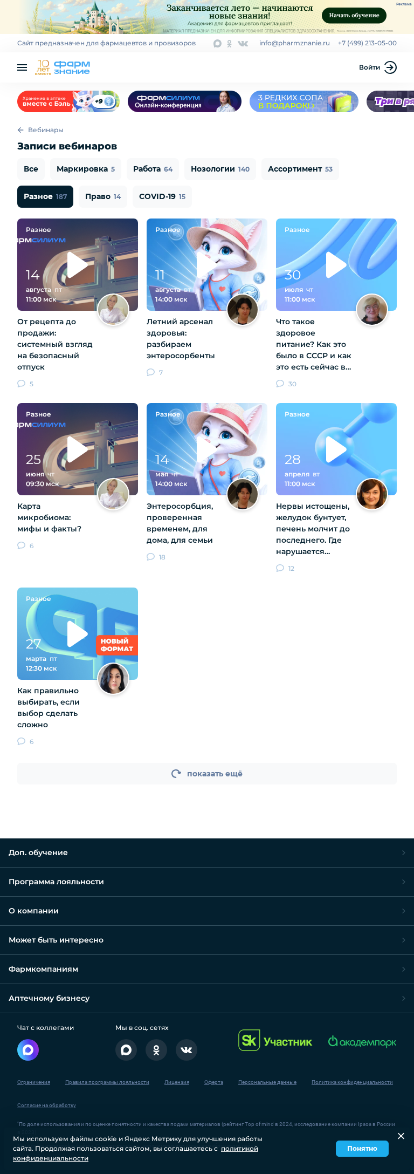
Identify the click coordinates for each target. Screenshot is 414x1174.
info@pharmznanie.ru (294, 43)
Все (31, 169)
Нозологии (220, 169)
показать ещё (215, 774)
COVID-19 (162, 196)
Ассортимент (300, 169)
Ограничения (33, 1082)
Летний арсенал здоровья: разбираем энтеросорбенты (181, 338)
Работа (152, 169)
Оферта (213, 1082)
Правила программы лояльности (107, 1082)
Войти (369, 67)
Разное (45, 196)
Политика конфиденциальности (352, 1082)
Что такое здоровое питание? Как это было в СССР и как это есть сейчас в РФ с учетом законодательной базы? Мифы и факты (313, 345)
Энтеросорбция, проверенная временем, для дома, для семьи (180, 523)
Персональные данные (267, 1082)
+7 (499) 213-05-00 (367, 43)
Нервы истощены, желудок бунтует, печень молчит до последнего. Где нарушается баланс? (313, 529)
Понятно (362, 1148)
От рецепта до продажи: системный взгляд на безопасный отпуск (55, 344)
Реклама (404, 4)
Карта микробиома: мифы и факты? (49, 517)
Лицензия (176, 1082)
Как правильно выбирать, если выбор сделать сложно (48, 707)
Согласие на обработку (46, 1105)
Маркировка (86, 169)
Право (103, 196)
